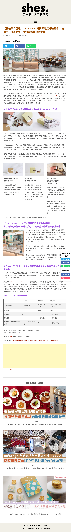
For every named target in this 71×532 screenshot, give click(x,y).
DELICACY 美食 (8, 370)
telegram (10, 46)
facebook (21, 46)
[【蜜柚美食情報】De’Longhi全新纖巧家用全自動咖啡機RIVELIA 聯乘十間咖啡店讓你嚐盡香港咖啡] (34, 446)
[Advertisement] (34, 356)
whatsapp (32, 46)
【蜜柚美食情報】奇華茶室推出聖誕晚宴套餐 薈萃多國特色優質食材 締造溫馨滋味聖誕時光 (35, 424)
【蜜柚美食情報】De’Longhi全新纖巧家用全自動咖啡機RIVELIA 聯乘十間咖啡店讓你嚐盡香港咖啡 (35, 469)
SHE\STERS (8, 36)
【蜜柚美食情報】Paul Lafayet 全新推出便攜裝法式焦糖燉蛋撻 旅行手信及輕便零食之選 (35, 514)
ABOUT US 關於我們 (28, 528)
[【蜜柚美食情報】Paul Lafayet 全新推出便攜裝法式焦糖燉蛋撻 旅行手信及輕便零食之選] (34, 492)
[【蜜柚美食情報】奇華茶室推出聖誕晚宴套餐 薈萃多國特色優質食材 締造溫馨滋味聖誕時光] (34, 402)
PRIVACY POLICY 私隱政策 (43, 528)
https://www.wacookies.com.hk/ (49, 96)
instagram (66, 278)
